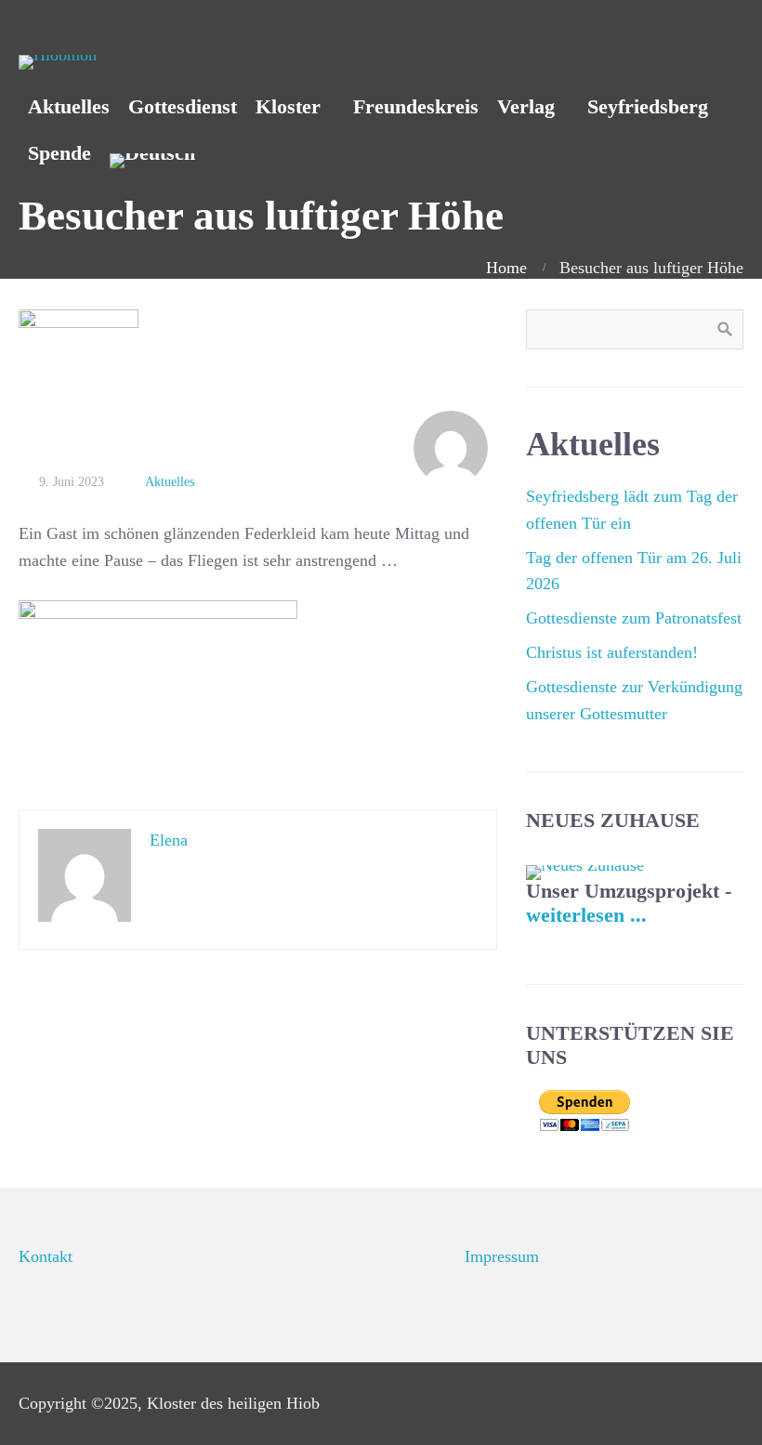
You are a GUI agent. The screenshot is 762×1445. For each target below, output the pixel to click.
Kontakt (45, 1256)
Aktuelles (169, 481)
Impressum (502, 1256)
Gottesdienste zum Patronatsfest (634, 618)
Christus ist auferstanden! (612, 652)
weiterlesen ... (586, 915)
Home (506, 267)
